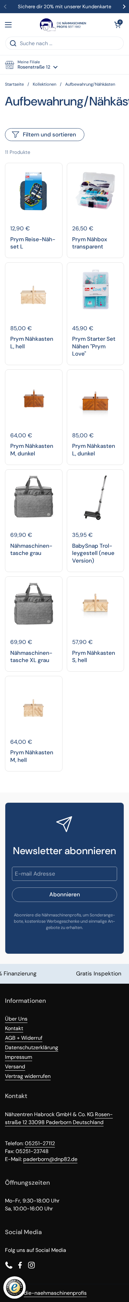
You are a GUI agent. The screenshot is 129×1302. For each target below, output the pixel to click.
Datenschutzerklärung (31, 1047)
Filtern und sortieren (49, 134)
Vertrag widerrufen (28, 1076)
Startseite (14, 84)
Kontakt (14, 1028)
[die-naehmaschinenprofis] (62, 24)
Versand (15, 1066)
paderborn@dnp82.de (50, 1159)
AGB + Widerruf (23, 1037)
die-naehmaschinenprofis (55, 1292)
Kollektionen (44, 84)
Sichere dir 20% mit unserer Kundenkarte (64, 6)
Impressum (18, 1057)
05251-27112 (40, 1143)
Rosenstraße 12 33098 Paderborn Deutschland (59, 1118)
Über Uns (16, 1018)
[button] (117, 24)
